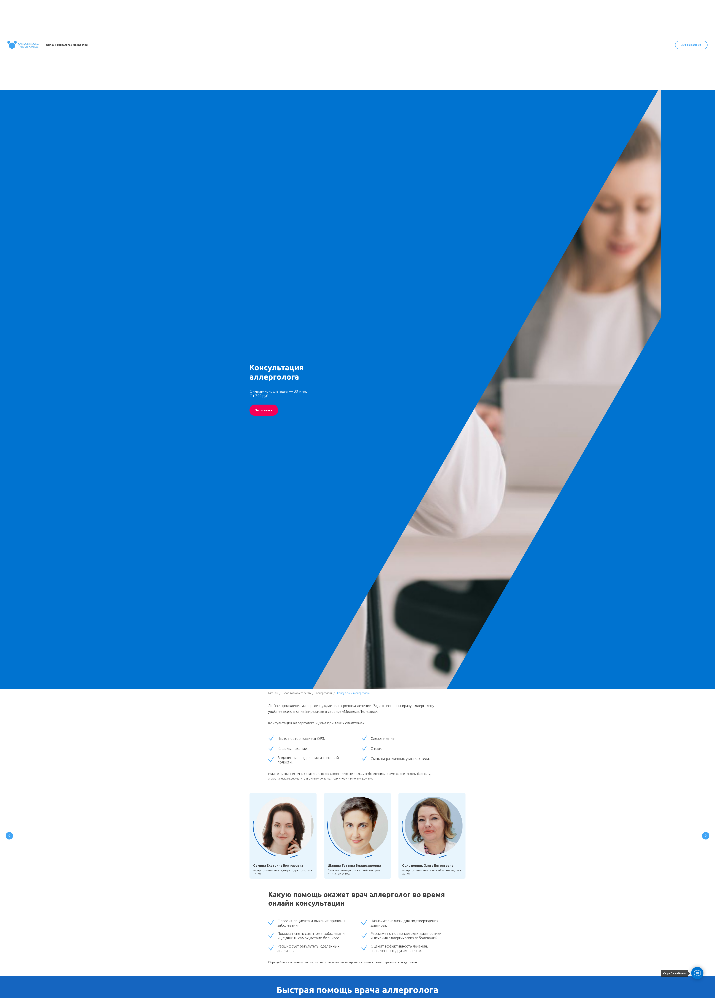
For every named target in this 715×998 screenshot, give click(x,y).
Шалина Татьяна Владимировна (354, 865)
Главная (273, 693)
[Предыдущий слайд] (9, 835)
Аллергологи (324, 693)
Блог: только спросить (297, 693)
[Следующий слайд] (705, 835)
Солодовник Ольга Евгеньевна (427, 865)
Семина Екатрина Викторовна (278, 865)
